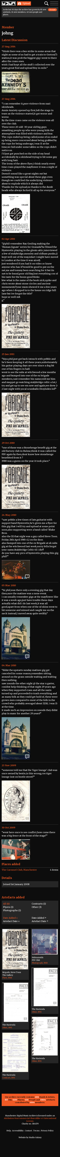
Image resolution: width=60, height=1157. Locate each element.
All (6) (6, 903)
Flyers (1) (8, 907)
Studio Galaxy (35, 1137)
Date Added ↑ (39, 917)
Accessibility (18, 1131)
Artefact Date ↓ (11, 921)
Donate (52, 10)
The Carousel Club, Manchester (19, 869)
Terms (36, 1131)
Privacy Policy (47, 1131)
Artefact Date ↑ (40, 921)
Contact (28, 1131)
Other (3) (36, 907)
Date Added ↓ (10, 917)
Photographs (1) (12, 910)
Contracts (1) (39, 903)
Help (8, 1131)
